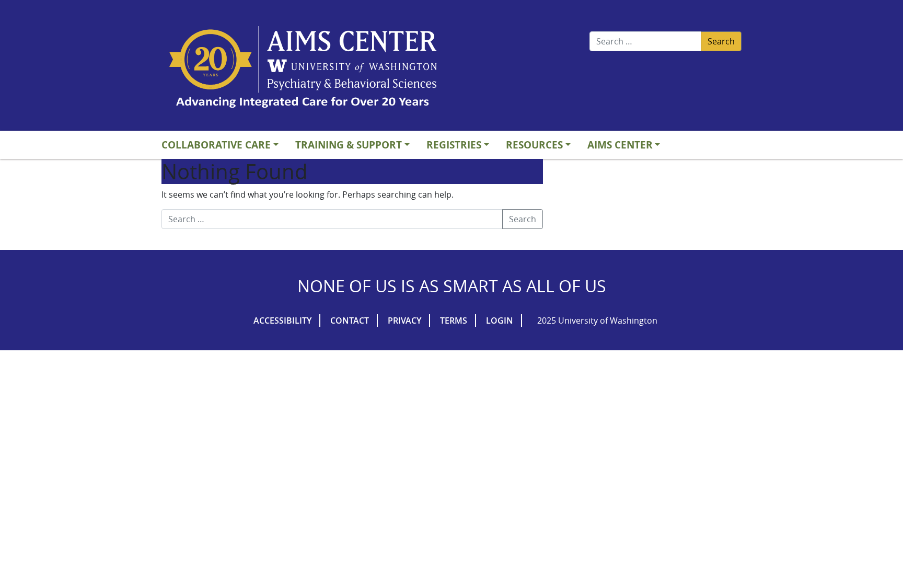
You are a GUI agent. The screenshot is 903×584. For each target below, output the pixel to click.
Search (721, 41)
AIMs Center (620, 145)
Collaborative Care (216, 145)
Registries (453, 145)
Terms (453, 320)
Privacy (404, 320)
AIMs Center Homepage (303, 68)
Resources (534, 145)
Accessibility (282, 320)
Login (499, 320)
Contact (349, 320)
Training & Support (348, 145)
